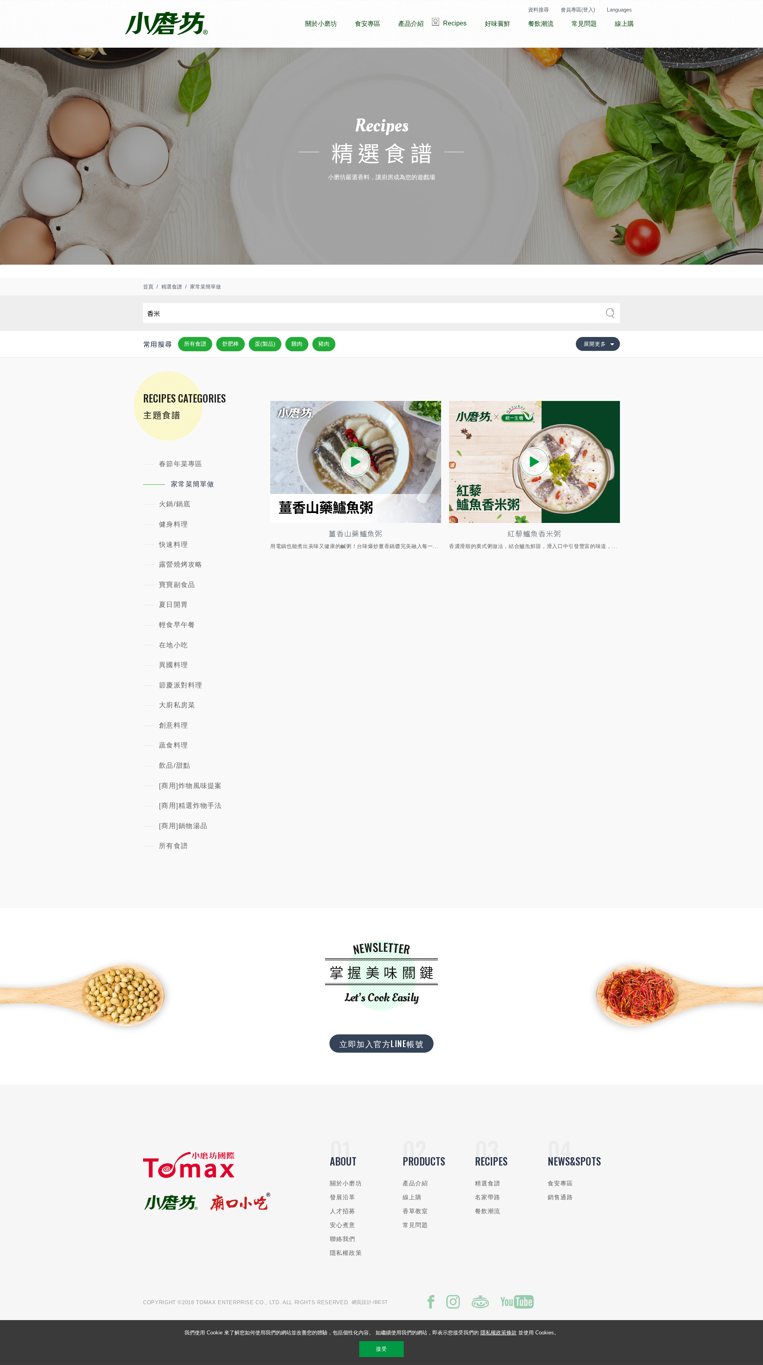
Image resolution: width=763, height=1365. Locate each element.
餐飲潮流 (488, 1211)
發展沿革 (343, 1197)
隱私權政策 (346, 1252)
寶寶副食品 (177, 585)
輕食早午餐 (177, 625)
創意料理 (173, 725)
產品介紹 (415, 1183)
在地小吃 (173, 645)
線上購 (412, 1197)
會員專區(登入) (578, 10)
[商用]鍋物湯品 (183, 826)
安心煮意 (343, 1225)
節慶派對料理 (181, 685)
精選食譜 (171, 287)
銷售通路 (560, 1197)
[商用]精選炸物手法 (190, 805)
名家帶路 (488, 1197)
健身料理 (173, 524)
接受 (381, 1349)
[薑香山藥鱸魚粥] (355, 462)
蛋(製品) (265, 344)
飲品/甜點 (174, 765)
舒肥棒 (230, 344)
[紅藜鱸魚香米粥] (534, 462)
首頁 (148, 287)
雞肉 (296, 344)
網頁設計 (362, 1302)
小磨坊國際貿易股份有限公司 (166, 24)
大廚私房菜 (177, 705)
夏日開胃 (173, 604)
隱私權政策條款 (498, 1333)
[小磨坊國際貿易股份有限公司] (188, 1176)
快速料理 (173, 544)
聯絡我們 (343, 1238)
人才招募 (343, 1211)
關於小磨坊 (346, 1183)
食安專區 (560, 1183)
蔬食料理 (173, 745)
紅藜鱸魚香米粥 (534, 533)
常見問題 (415, 1225)
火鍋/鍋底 (174, 504)
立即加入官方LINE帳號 (381, 1043)
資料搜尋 (538, 10)
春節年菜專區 (181, 464)
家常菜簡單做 (205, 287)
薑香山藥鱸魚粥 (355, 533)
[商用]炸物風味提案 (190, 786)
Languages (619, 10)
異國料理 (173, 665)
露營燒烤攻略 (181, 564)
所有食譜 (195, 344)
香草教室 (415, 1211)
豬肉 (323, 344)
